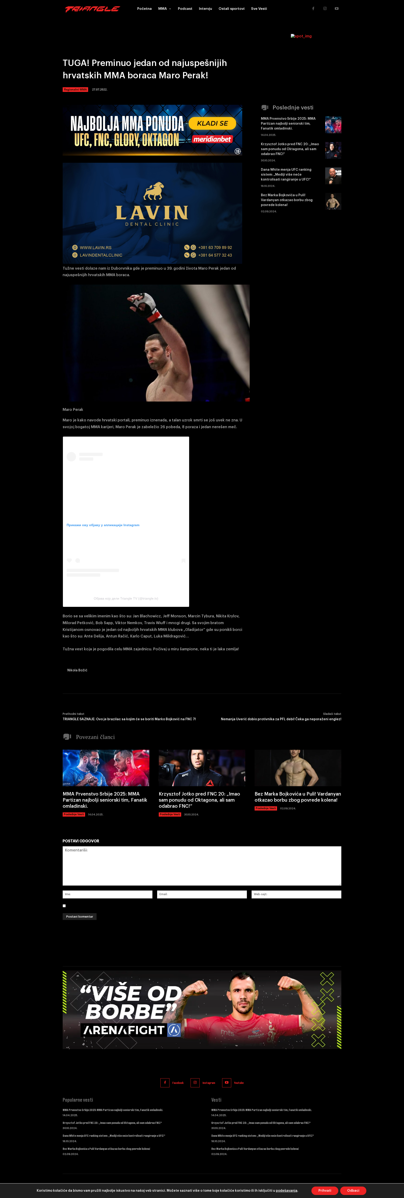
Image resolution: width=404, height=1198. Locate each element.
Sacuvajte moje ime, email (92, 906)
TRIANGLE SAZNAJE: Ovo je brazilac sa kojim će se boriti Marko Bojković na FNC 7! (129, 719)
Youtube (239, 1082)
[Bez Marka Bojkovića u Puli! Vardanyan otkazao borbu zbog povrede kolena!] (333, 201)
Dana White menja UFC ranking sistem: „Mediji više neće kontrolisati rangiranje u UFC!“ (286, 174)
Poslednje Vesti (74, 814)
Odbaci (353, 1190)
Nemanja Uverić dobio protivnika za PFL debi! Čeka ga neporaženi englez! (281, 719)
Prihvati (324, 1190)
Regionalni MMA (75, 89)
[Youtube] (336, 9)
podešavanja (286, 1190)
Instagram (208, 1082)
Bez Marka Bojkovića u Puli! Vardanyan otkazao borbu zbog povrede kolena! (287, 200)
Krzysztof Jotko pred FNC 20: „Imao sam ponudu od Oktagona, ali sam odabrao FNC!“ (290, 149)
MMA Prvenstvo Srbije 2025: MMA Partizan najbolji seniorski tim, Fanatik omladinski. (288, 123)
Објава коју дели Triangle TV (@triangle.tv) (126, 598)
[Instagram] (325, 9)
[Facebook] (313, 9)
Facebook (178, 1082)
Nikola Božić (77, 670)
